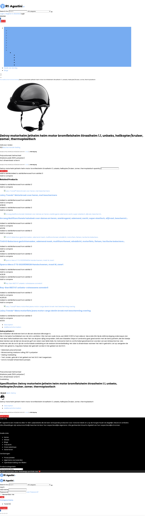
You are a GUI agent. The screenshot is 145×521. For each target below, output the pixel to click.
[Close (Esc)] (6, 513)
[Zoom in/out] (1, 513)
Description (8, 325)
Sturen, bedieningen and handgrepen (30, 55)
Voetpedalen (21, 62)
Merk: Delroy (11, 393)
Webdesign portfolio (27, 471)
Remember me (8, 494)
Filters (10, 43)
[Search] (1, 77)
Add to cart (4, 171)
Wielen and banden (23, 65)
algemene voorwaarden (13, 460)
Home (2, 80)
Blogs (6, 70)
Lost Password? (32, 492)
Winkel (6, 440)
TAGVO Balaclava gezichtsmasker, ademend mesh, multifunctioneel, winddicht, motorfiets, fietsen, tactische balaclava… (62, 241)
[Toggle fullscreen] (3, 513)
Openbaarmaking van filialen (15, 462)
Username (4, 489)
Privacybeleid (9, 458)
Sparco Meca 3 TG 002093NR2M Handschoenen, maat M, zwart (31, 264)
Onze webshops (10, 447)
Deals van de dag (10, 68)
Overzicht (8, 445)
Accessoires (12, 33)
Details (26, 151)
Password (3, 492)
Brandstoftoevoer (15, 38)
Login (2, 497)
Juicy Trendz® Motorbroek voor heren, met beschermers (28, 195)
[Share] (5, 513)
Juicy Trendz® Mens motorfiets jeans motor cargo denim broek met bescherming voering (45, 310)
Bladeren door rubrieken (13, 28)
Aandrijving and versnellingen (19, 30)
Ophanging (12, 45)
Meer (10, 50)
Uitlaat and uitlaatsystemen (26, 57)
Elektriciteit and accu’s (16, 40)
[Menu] (1, 75)
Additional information (12, 327)
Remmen (11, 48)
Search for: (4, 11)
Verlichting (20, 60)
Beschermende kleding (17, 35)
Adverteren (8, 449)
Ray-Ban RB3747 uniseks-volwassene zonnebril (24, 287)
